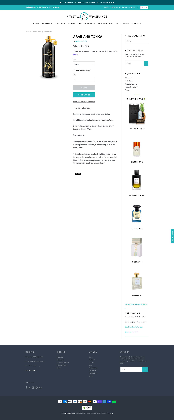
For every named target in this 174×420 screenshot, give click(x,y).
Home (36, 23)
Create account (116, 7)
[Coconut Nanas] (136, 114)
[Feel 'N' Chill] (136, 213)
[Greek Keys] (136, 147)
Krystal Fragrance (70, 413)
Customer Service (131, 84)
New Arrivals (105, 23)
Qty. (74, 75)
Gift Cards (121, 23)
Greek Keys (137, 162)
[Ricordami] (136, 247)
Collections (128, 81)
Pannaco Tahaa (136, 195)
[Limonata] (136, 280)
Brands (46, 23)
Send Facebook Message (134, 327)
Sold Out (84, 88)
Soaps (71, 23)
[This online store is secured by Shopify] (87, 409)
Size (74, 59)
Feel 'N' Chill (137, 229)
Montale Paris (81, 41)
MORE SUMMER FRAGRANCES (136, 305)
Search (127, 90)
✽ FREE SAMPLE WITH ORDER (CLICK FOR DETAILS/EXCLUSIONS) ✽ (87, 2)
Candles (59, 23)
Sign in (106, 7)
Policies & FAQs (130, 87)
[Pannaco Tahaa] (136, 180)
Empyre (110, 413)
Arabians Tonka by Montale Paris (42, 31)
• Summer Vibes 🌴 (135, 99)
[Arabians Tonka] (87, 16)
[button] (84, 94)
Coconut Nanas (137, 129)
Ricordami (137, 262)
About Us (128, 78)
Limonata (136, 295)
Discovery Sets (86, 23)
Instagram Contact (131, 332)
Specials (136, 23)
